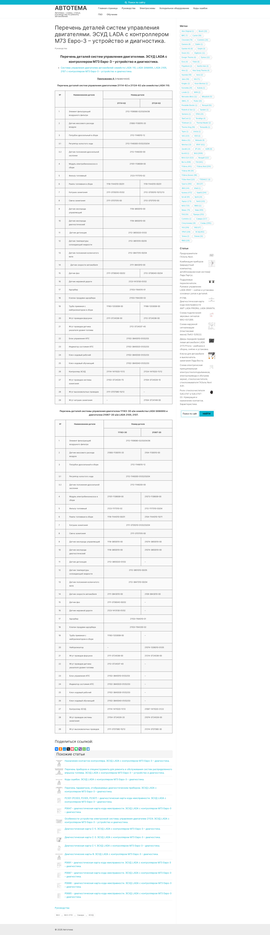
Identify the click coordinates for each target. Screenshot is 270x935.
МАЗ (186, 206)
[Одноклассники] (60, 749)
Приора (198, 214)
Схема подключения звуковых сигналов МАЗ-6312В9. (190, 316)
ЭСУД (91, 915)
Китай (186, 197)
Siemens (186, 114)
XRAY (200, 145)
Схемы (205, 223)
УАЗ (185, 228)
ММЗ (198, 206)
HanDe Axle (203, 66)
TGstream (187, 123)
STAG (199, 114)
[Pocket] (72, 749)
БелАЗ (185, 153)
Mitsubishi (207, 97)
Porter (198, 101)
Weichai (186, 145)
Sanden (204, 110)
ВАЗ (58, 915)
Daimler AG (187, 49)
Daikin (199, 44)
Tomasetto (205, 127)
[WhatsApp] (84, 749)
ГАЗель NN (188, 171)
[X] (68, 749)
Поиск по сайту (136, 2)
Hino (185, 70)
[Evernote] (76, 749)
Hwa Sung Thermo (201, 70)
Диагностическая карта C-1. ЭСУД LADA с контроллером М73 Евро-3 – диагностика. (112, 845)
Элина (185, 236)
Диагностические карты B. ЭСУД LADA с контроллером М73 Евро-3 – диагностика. (111, 854)
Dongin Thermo (189, 57)
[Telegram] (88, 749)
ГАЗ (199, 162)
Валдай (203, 158)
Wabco (186, 140)
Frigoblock (187, 66)
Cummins (202, 40)
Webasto (199, 140)
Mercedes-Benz (189, 97)
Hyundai (187, 75)
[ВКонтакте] (56, 749)
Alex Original (188, 31)
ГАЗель (187, 166)
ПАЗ (185, 214)
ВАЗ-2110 (68, 915)
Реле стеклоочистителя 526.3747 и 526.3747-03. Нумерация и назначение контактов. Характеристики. (192, 397)
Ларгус (186, 201)
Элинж (198, 236)
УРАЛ (186, 232)
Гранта (187, 184)
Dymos (205, 57)
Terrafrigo (200, 118)
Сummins (186, 219)
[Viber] (80, 749)
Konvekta (187, 88)
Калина (187, 193)
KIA (197, 79)
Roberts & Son (188, 110)
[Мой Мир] (64, 749)
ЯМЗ (186, 241)
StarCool (186, 118)
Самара (80, 915)
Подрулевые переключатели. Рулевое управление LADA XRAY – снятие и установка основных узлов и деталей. (196, 286)
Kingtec (186, 84)
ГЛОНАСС (205, 180)
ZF (198, 149)
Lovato (185, 92)
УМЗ (197, 228)
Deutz (186, 53)
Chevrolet (187, 40)
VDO (197, 136)
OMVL (185, 101)
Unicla (197, 132)
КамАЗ (201, 193)
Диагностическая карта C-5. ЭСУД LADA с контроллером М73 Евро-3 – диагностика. (112, 828)
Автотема (71, 8)
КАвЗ (197, 188)
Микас (186, 210)
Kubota (201, 88)
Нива (199, 210)
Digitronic (199, 53)
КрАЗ (198, 197)
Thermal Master (203, 123)
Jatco (185, 79)
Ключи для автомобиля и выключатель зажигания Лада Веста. (192, 357)
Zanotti (186, 149)
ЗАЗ (199, 184)
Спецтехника (189, 223)
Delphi (201, 49)
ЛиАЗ (200, 201)
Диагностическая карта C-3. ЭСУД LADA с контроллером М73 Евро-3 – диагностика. (112, 837)
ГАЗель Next (204, 166)
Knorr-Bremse (201, 84)
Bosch (203, 31)
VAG (185, 136)
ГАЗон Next (188, 180)
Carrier (197, 36)
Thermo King (188, 127)
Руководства (61, 48)
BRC (185, 36)
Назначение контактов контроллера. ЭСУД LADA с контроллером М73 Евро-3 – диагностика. (117, 760)
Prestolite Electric (189, 105)
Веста (186, 162)
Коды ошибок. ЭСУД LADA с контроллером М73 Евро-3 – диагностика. (104, 779)
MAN (197, 92)
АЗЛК (208, 149)
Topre (185, 132)
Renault (207, 105)
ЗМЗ (185, 188)
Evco (185, 62)
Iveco (199, 75)
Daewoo (186, 44)
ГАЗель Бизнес (189, 175)
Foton (196, 62)
